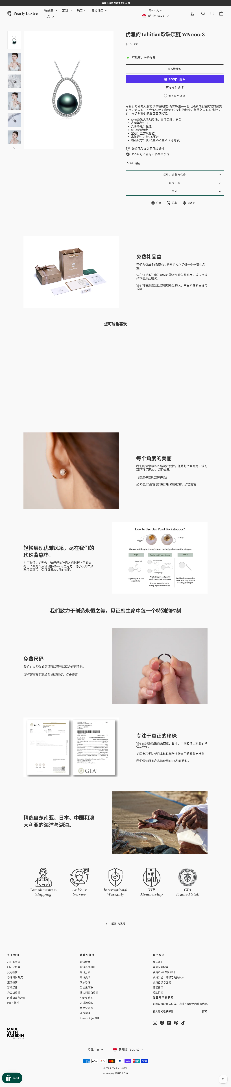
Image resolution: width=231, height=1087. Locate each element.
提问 (174, 191)
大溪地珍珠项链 (153, 106)
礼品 (47, 16)
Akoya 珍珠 (86, 997)
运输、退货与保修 (175, 174)
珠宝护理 (174, 182)
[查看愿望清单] (212, 13)
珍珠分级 (85, 972)
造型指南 (12, 982)
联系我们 (158, 962)
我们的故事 (13, 962)
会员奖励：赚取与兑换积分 (168, 977)
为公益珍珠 (13, 992)
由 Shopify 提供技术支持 (115, 1073)
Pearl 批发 (13, 1002)
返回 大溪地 (118, 923)
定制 (65, 10)
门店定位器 (13, 967)
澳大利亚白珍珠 (89, 992)
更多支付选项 (175, 87)
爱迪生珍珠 (86, 987)
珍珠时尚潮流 (15, 977)
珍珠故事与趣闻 (16, 997)
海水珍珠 (85, 1013)
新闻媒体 (12, 987)
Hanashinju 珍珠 (89, 1018)
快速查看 (33, 399)
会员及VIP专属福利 (164, 972)
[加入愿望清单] (55, 339)
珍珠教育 (85, 962)
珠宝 (80, 10)
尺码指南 (12, 972)
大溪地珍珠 (150, 119)
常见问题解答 (160, 967)
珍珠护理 (158, 992)
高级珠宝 (98, 10)
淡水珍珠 (85, 982)
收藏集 (49, 10)
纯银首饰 (158, 987)
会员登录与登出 (162, 982)
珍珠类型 (85, 977)
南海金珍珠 (86, 1008)
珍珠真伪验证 (87, 967)
